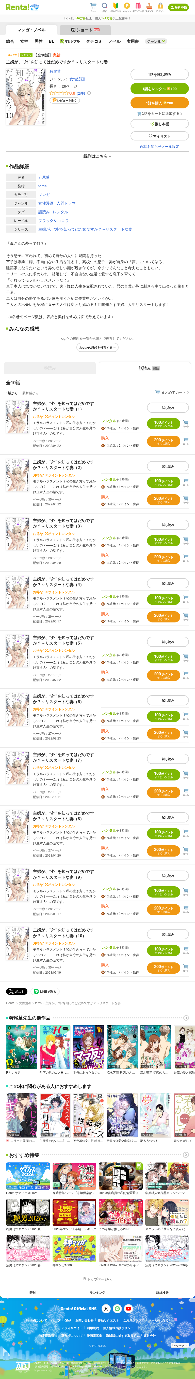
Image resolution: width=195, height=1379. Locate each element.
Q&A (67, 1320)
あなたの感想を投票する (95, 347)
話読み (44, 211)
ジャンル (154, 41)
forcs (42, 185)
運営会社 (150, 1335)
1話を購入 (159, 102)
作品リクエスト (108, 1320)
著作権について (72, 1335)
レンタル (60, 211)
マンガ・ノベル (31, 30)
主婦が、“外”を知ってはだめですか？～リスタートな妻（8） (63, 815)
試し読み (168, 407)
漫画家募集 (94, 1335)
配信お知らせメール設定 (159, 146)
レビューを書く (67, 100)
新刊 (32, 1292)
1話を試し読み (159, 74)
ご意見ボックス (133, 1320)
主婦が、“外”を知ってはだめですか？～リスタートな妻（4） (63, 581)
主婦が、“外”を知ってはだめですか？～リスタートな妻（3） (63, 523)
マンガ (44, 194)
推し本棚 (162, 123)
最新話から (30, 392)
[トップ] (17, 7)
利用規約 (93, 1328)
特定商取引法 (48, 1335)
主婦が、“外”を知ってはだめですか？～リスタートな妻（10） (63, 932)
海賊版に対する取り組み (123, 1335)
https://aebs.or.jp (43, 1370)
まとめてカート (173, 392)
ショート (87, 30)
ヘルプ (55, 1320)
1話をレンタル (159, 88)
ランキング (97, 1292)
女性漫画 (77, 78)
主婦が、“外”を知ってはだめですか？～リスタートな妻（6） (63, 698)
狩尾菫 (55, 71)
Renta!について (36, 1320)
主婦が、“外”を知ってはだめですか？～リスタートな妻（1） (63, 406)
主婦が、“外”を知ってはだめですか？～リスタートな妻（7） (63, 757)
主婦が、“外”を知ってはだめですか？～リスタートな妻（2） (63, 464)
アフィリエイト (72, 1328)
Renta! (10, 1003)
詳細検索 (162, 1292)
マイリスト (162, 135)
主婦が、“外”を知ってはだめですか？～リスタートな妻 (85, 229)
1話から (12, 392)
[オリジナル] (70, 41)
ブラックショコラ (53, 220)
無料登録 (181, 7)
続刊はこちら (96, 156)
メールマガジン (159, 1320)
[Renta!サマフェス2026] (34, 7)
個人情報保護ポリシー (118, 1328)
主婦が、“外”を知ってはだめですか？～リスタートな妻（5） (63, 640)
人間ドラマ (66, 203)
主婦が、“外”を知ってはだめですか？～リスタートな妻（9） (63, 874)
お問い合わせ (84, 1320)
